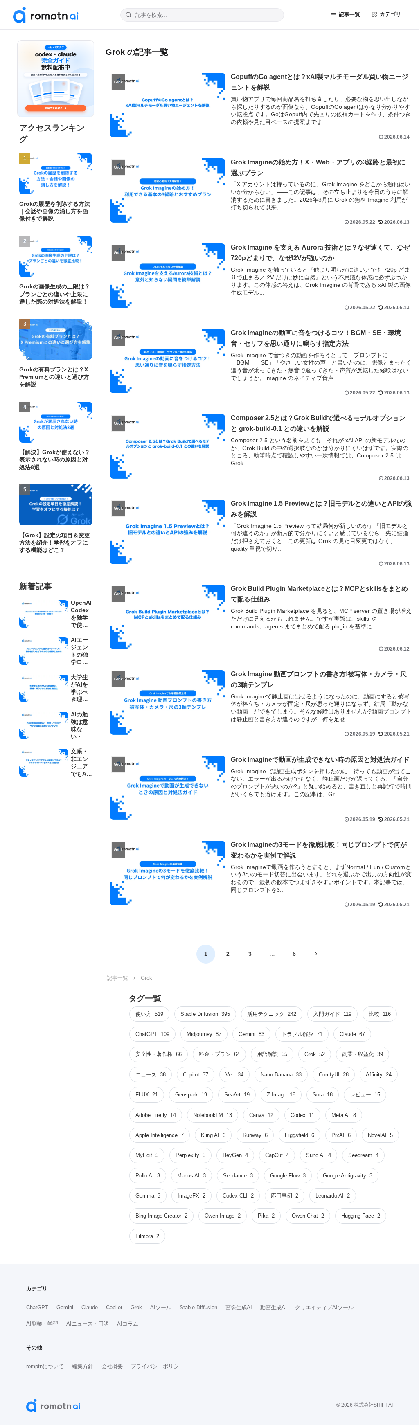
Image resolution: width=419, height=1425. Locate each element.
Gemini (64, 1307)
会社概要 (112, 1366)
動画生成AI (273, 1307)
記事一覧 (349, 14)
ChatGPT (37, 1307)
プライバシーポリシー (157, 1366)
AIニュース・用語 (87, 1324)
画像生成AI (238, 1307)
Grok (136, 1307)
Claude (89, 1307)
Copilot (114, 1307)
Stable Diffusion (198, 1307)
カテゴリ (390, 14)
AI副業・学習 (42, 1324)
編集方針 (82, 1366)
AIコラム (127, 1324)
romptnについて (45, 1366)
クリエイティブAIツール (324, 1307)
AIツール (160, 1307)
